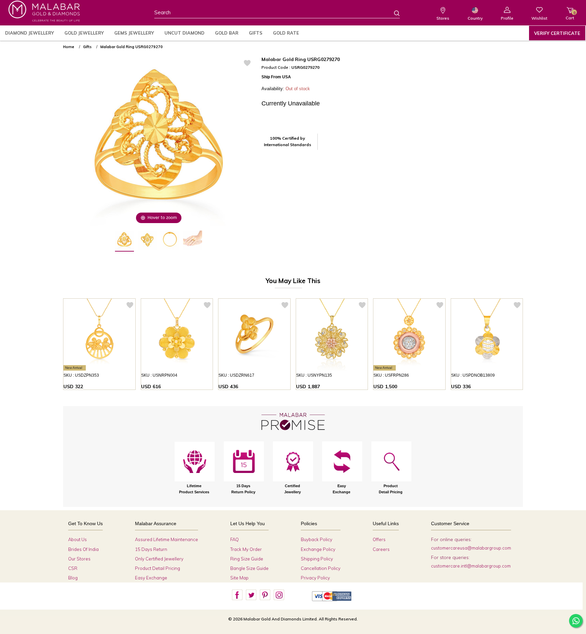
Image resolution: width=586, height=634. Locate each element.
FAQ (234, 539)
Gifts (255, 33)
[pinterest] (265, 595)
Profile (507, 18)
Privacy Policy (315, 577)
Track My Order (246, 549)
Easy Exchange (151, 577)
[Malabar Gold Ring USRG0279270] (124, 241)
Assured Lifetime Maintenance (166, 539)
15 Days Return (151, 549)
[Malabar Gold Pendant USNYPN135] (332, 335)
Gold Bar (226, 33)
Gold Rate (286, 33)
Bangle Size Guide (249, 568)
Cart (570, 15)
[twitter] (251, 595)
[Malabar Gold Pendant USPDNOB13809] (487, 335)
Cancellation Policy (320, 568)
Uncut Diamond (184, 33)
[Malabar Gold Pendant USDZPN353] (99, 335)
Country (475, 18)
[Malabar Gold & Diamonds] (44, 11)
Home (68, 46)
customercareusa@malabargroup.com (471, 548)
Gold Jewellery (84, 33)
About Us (77, 539)
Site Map (239, 577)
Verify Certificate (557, 33)
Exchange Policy (318, 549)
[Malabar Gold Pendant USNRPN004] (177, 335)
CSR (72, 568)
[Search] (393, 13)
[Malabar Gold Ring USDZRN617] (254, 335)
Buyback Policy (316, 539)
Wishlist (539, 18)
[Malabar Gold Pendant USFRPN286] (409, 335)
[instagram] (279, 595)
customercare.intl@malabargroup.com (471, 566)
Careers (381, 549)
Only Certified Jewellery (159, 558)
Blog (73, 577)
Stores (442, 18)
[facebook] (237, 595)
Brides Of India (83, 549)
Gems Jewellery (134, 33)
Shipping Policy (317, 558)
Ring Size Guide (246, 558)
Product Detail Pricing (157, 568)
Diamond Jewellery (29, 33)
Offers (379, 539)
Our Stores (79, 558)
